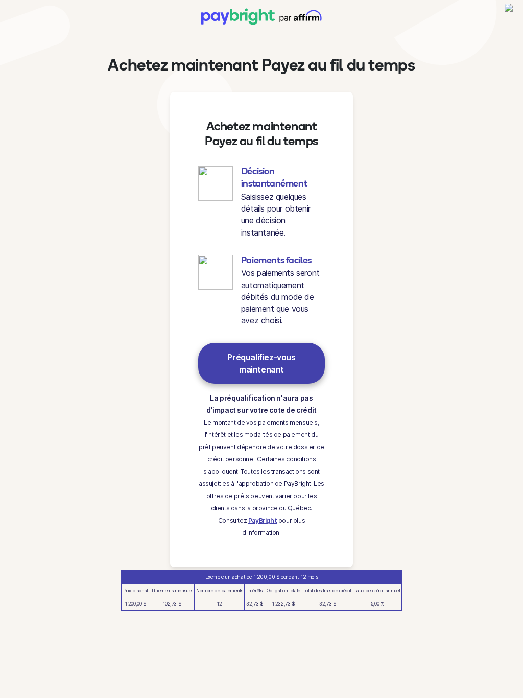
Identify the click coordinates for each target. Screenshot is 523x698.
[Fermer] (509, 12)
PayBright (262, 520)
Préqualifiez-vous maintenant (261, 363)
